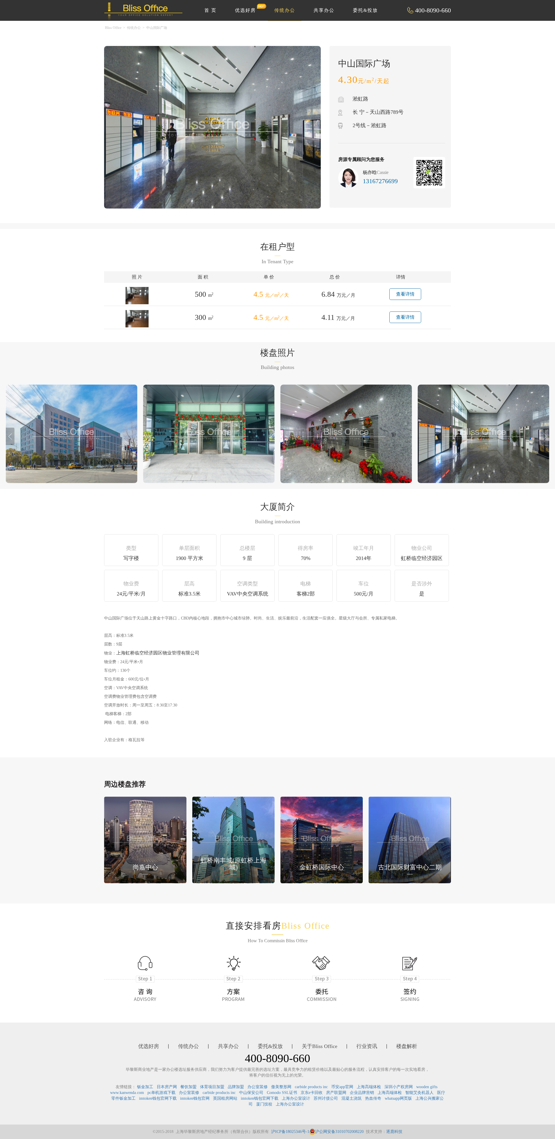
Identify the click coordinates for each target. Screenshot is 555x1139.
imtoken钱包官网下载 (158, 1098)
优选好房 (245, 10)
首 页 (210, 10)
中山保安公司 (251, 1092)
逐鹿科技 (394, 1131)
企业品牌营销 (362, 1092)
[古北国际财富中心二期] (410, 839)
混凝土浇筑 (351, 1098)
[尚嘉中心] (145, 839)
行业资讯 (366, 1046)
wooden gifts (426, 1087)
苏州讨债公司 (326, 1098)
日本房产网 (167, 1087)
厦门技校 (264, 1104)
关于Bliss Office (319, 1046)
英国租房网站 (225, 1098)
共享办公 (324, 10)
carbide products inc (311, 1087)
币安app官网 (342, 1087)
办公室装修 (257, 1087)
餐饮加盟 (188, 1087)
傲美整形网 (281, 1087)
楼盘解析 (406, 1046)
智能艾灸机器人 (419, 1092)
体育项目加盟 (212, 1087)
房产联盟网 (336, 1092)
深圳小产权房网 (398, 1087)
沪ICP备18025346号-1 (290, 1131)
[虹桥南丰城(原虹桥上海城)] (233, 839)
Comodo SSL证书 (282, 1092)
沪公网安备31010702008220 (339, 1131)
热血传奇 (373, 1098)
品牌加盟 (236, 1087)
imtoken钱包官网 (195, 1098)
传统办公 (284, 10)
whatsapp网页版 (398, 1098)
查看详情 (405, 294)
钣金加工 (145, 1087)
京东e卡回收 (312, 1092)
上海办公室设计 (296, 1098)
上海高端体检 (369, 1087)
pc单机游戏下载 (161, 1092)
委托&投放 (365, 10)
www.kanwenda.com (127, 1092)
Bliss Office (113, 28)
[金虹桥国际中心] (321, 839)
